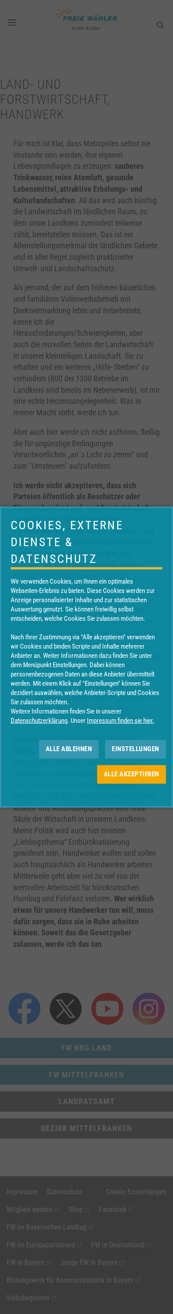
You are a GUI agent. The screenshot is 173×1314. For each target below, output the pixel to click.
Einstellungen (135, 749)
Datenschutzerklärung (39, 720)
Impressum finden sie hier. (120, 720)
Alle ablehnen (69, 749)
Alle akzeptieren (131, 774)
